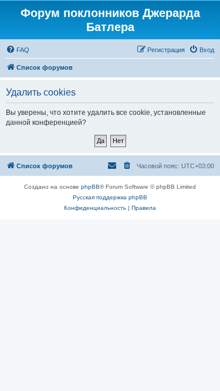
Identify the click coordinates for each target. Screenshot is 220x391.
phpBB (90, 186)
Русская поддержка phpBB (110, 197)
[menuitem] (17, 50)
